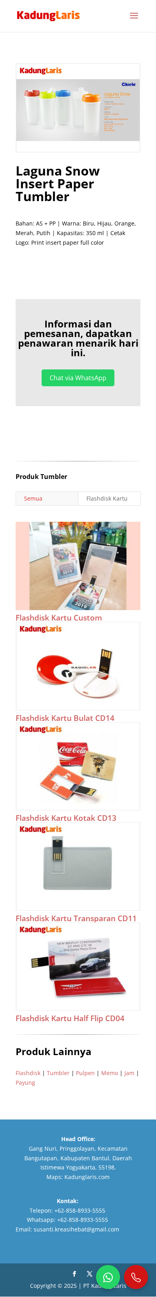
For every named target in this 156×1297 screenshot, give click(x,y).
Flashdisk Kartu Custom (59, 618)
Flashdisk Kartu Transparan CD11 (76, 918)
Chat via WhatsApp (78, 377)
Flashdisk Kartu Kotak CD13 (66, 818)
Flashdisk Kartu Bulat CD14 (65, 718)
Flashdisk (28, 1073)
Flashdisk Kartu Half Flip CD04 (70, 1018)
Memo (109, 1073)
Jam (129, 1073)
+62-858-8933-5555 (79, 1210)
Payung (25, 1082)
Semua (33, 498)
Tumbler (58, 1073)
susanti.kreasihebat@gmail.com (76, 1229)
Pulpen (85, 1073)
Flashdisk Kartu (107, 498)
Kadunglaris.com (87, 1177)
